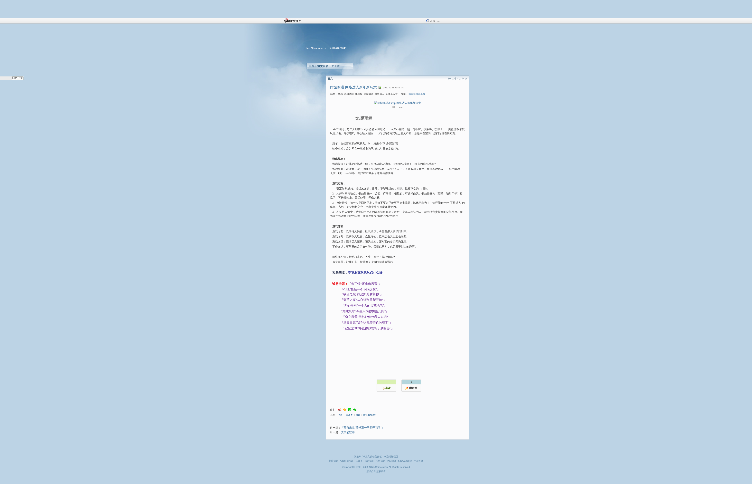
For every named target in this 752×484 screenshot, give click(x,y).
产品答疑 (418, 460)
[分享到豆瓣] (349, 409)
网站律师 (391, 460)
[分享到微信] (354, 409)
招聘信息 (380, 460)
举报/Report (369, 415)
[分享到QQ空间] (344, 409)
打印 (358, 415)
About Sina (346, 460)
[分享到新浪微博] (339, 409)
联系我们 (369, 460)
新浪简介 (333, 460)
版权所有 (381, 471)
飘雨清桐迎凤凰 (417, 94)
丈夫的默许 (348, 432)
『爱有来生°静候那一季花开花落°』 (362, 427)
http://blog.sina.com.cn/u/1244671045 (326, 48)
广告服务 (358, 460)
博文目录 (322, 66)
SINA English (405, 460)
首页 (311, 66)
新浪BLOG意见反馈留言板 (368, 456)
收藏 (340, 415)
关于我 (335, 66)
